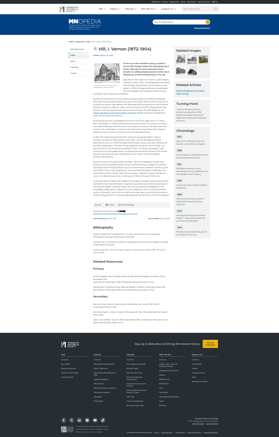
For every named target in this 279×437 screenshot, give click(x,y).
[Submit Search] (208, 22)
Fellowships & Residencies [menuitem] (169, 397)
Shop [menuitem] (194, 377)
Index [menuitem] (73, 55)
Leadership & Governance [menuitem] (169, 371)
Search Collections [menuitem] (101, 368)
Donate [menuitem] (195, 368)
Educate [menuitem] (130, 355)
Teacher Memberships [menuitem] (134, 401)
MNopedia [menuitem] (98, 397)
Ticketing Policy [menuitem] (180, 432)
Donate (165, 2)
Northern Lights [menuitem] (132, 368)
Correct (111, 205)
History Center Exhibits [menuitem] (69, 373)
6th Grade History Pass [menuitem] (135, 405)
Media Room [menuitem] (164, 384)
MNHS (71, 42)
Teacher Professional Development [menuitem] (134, 378)
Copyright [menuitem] (74, 67)
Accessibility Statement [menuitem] (211, 432)
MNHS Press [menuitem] (99, 384)
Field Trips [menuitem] (130, 397)
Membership (174, 2)
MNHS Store (156, 2)
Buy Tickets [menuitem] (65, 364)
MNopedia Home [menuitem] (77, 49)
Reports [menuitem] (162, 375)
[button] (102, 9)
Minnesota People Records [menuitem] (104, 364)
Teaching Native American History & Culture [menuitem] (136, 391)
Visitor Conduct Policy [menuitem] (194, 432)
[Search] (216, 9)
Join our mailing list (210, 344)
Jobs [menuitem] (161, 388)
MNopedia (80, 42)
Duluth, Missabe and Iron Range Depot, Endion (190, 92)
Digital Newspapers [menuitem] (101, 379)
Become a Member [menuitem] (68, 368)
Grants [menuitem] (161, 401)
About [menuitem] (72, 61)
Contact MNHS (212, 424)
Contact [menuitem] (73, 73)
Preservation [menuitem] (98, 401)
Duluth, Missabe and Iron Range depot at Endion (114, 113)
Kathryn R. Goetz (106, 55)
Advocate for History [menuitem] (200, 382)
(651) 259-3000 (198, 424)
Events (183, 2)
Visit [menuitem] (63, 355)
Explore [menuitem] (97, 355)
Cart (216, 2)
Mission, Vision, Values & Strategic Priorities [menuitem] (168, 365)
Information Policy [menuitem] (167, 432)
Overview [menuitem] (97, 360)
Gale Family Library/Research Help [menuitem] (105, 374)
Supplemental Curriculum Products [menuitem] (136, 385)
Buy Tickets (191, 2)
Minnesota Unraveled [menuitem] (102, 392)
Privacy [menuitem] (157, 432)
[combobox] (181, 22)
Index (88, 42)
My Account (205, 2)
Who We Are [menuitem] (165, 355)
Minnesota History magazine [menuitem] (105, 388)
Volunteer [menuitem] (163, 405)
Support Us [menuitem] (197, 355)
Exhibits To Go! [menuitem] (164, 379)
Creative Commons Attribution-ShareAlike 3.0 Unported (115, 214)
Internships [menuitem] (163, 392)
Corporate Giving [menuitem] (198, 373)
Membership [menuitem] (197, 364)
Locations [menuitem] (64, 360)
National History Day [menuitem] (134, 373)
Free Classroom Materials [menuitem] (136, 364)
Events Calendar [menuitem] (67, 377)
